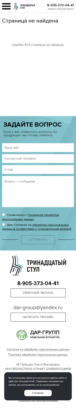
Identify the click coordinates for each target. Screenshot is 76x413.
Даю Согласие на (36, 227)
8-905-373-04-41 (60, 5)
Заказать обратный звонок (60, 9)
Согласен (38, 393)
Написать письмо (38, 317)
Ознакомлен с (30, 217)
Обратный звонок (38, 293)
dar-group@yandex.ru (38, 308)
